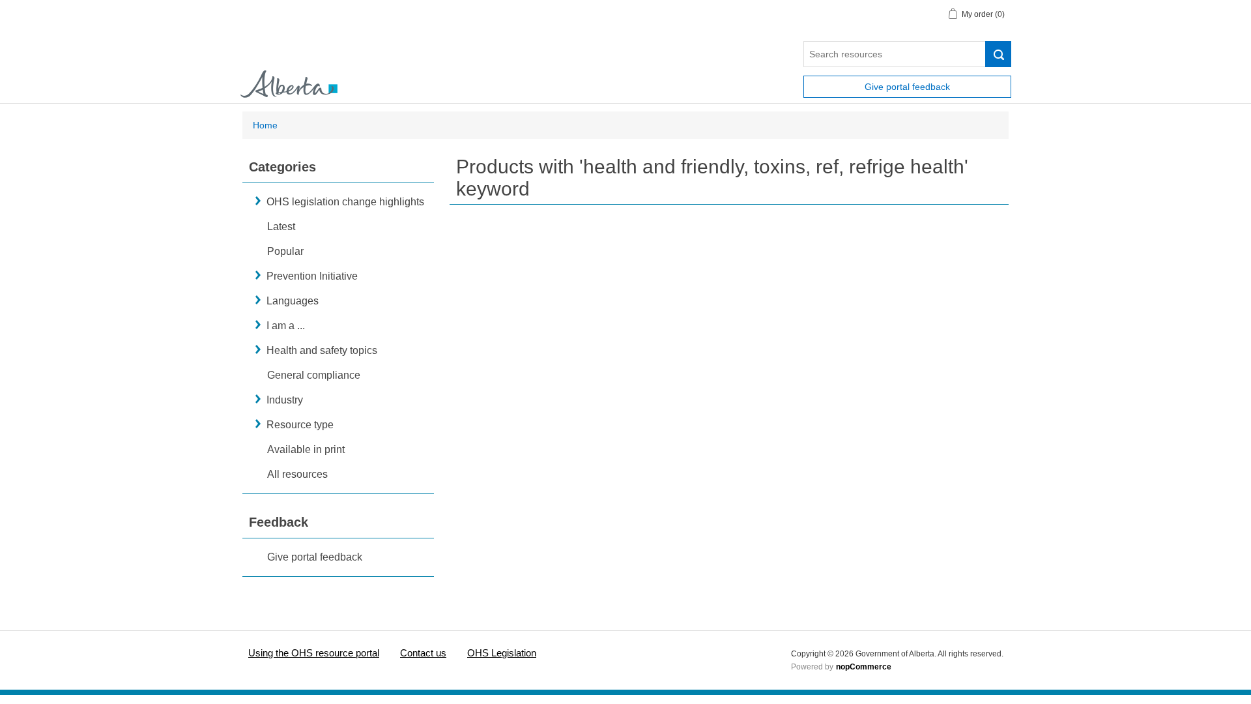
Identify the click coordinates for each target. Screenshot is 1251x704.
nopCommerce (863, 666)
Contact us (423, 652)
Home (265, 125)
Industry (284, 399)
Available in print (306, 449)
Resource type (300, 424)
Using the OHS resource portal (313, 652)
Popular (285, 251)
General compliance (313, 375)
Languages (292, 300)
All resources (297, 474)
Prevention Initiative (312, 276)
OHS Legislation (501, 652)
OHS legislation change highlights (345, 201)
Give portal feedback (907, 86)
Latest (281, 226)
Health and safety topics (321, 350)
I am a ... (285, 325)
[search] (998, 54)
